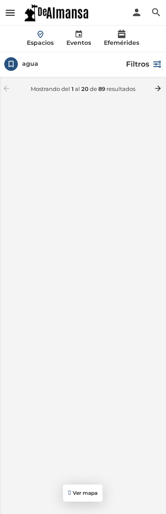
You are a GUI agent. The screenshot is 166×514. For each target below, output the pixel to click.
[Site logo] (57, 12)
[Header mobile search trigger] (156, 12)
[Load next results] (159, 88)
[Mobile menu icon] (10, 12)
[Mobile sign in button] (136, 12)
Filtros (137, 64)
